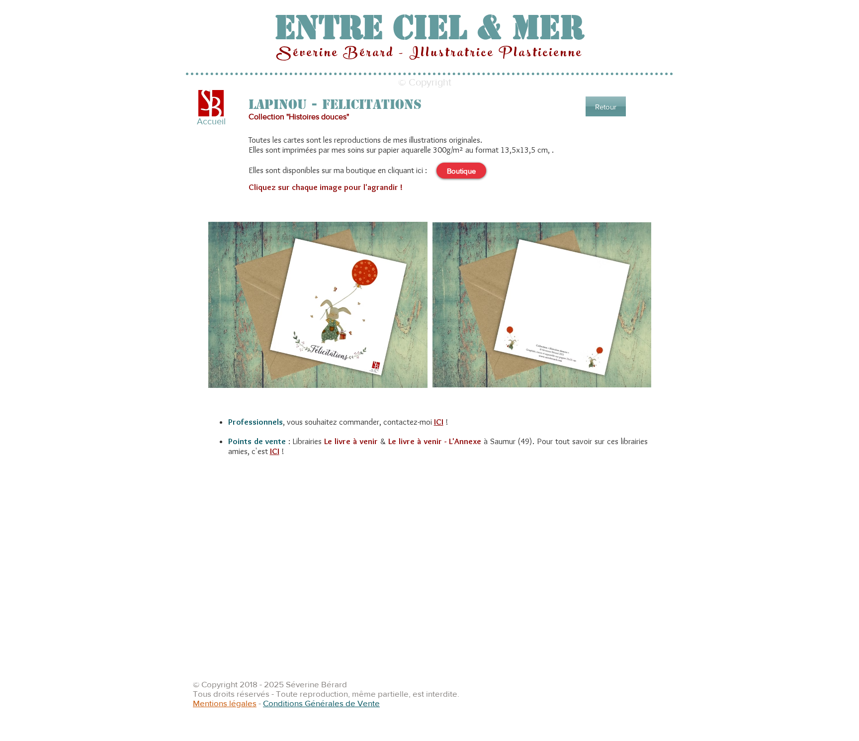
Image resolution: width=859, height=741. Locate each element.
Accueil (211, 121)
